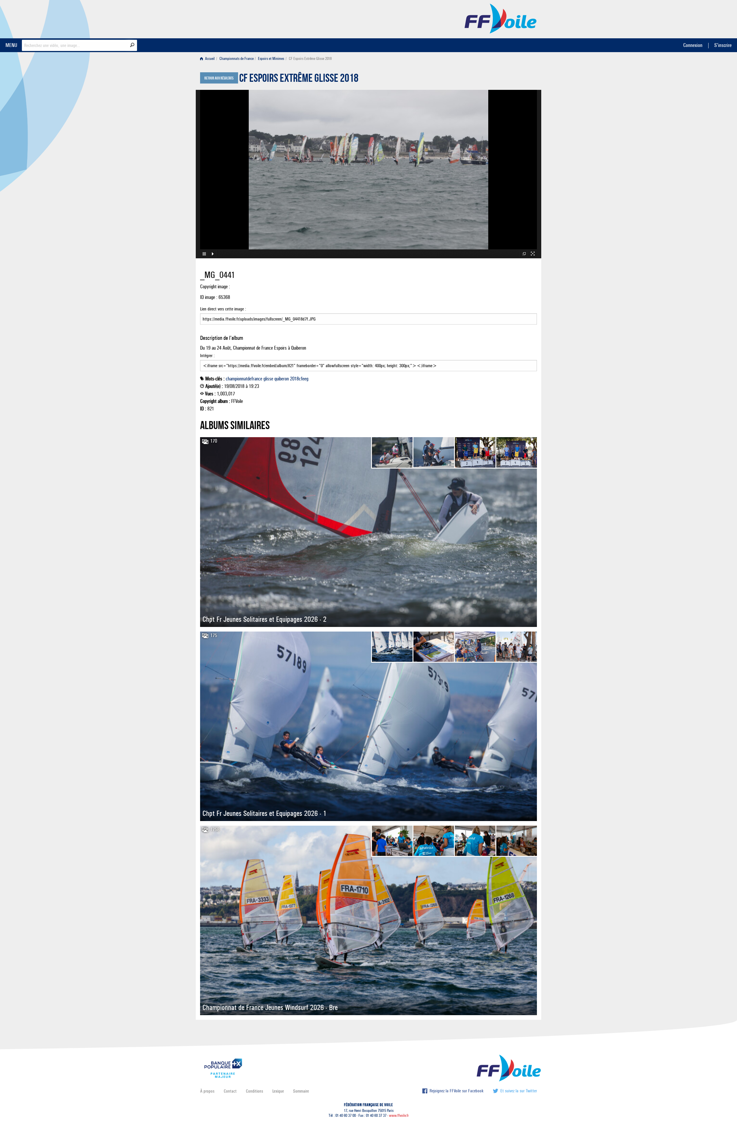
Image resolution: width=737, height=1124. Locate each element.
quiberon (281, 379)
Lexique (278, 1091)
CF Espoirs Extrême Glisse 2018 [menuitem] (310, 58)
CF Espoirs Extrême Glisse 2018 (298, 79)
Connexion (692, 45)
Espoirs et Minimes (271, 58)
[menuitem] (208, 58)
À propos (207, 1091)
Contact (230, 1091)
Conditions (254, 1091)
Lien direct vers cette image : (223, 309)
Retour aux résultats (218, 78)
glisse (268, 379)
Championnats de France (236, 58)
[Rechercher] (132, 45)
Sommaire (301, 1091)
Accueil (209, 58)
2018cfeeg (299, 379)
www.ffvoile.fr (399, 1115)
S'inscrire (723, 45)
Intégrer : (207, 355)
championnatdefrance (244, 379)
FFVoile (500, 18)
